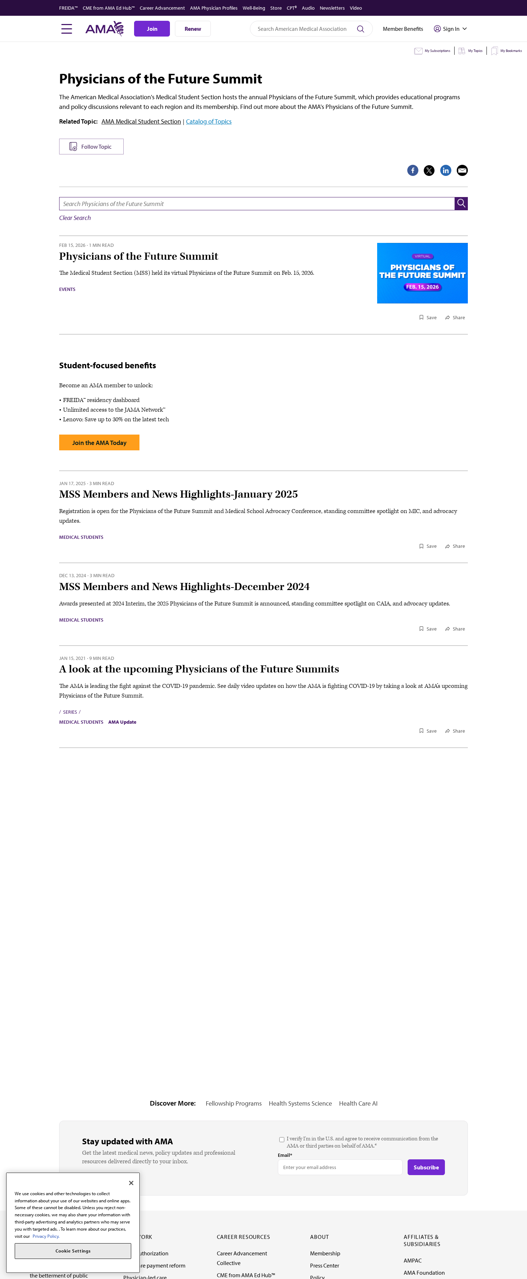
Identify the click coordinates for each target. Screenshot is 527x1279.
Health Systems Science (300, 1103)
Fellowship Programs (234, 1103)
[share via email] (462, 170)
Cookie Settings (73, 1251)
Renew (193, 28)
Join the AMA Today (99, 443)
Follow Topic (96, 146)
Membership (325, 1253)
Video (356, 8)
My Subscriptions (437, 50)
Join (152, 28)
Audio (308, 8)
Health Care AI (358, 1103)
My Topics (475, 50)
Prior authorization (145, 1253)
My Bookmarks (511, 50)
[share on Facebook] (412, 170)
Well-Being (254, 8)
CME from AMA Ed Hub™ (109, 8)
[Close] (131, 1183)
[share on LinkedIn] (445, 170)
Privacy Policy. (46, 1236)
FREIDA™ (68, 8)
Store (276, 8)
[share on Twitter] (429, 170)
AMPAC (413, 1260)
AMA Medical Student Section (141, 121)
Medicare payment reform (154, 1265)
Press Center (324, 1265)
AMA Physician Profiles (214, 8)
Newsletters (332, 8)
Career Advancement (162, 8)
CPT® (292, 8)
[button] (461, 203)
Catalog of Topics (209, 121)
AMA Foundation (424, 1272)
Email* (285, 1155)
